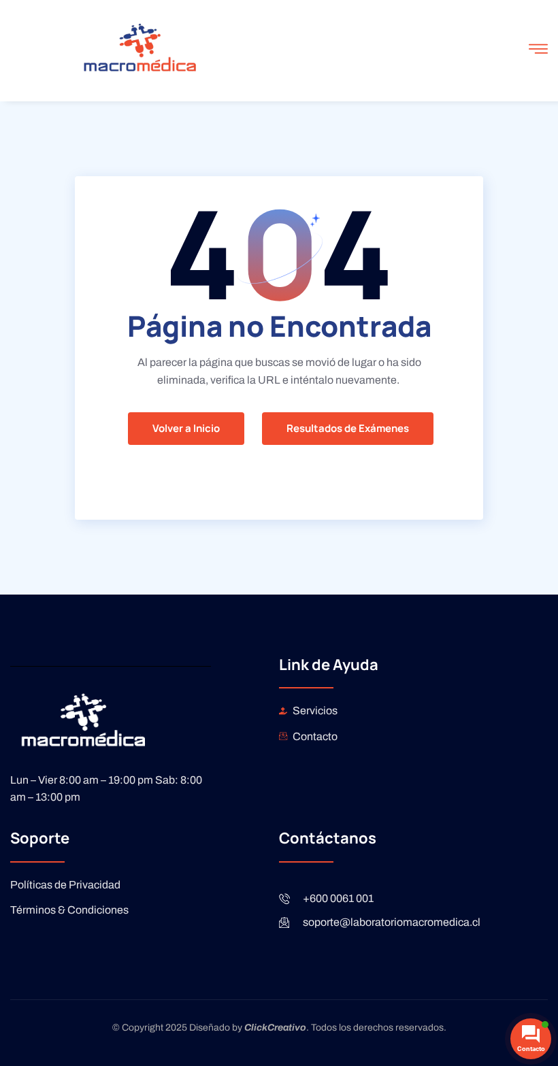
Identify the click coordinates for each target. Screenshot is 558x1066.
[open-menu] (538, 50)
